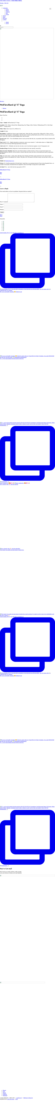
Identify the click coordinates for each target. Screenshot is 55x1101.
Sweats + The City (4, 3)
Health (4, 1093)
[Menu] (50, 9)
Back (1, 214)
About (4, 15)
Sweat (7, 9)
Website (2, 209)
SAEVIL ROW (10, 1099)
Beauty (7, 10)
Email (2, 207)
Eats (7, 13)
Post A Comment (4, 201)
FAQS (7, 23)
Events (7, 14)
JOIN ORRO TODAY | (11, 0)
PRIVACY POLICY (28, 1098)
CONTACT (19, 1098)
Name (2, 204)
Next (1, 216)
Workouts (5, 1095)
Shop (4, 17)
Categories (5, 8)
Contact (4, 19)
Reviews (5, 18)
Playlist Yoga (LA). (9, 160)
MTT (16, 1099)
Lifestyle (8, 11)
